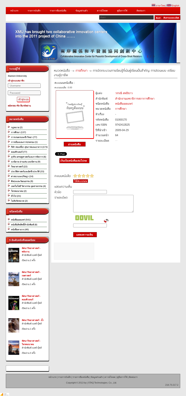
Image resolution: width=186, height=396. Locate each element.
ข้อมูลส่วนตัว (82, 10)
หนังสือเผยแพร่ (124, 103)
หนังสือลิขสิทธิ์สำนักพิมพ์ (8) (23, 224)
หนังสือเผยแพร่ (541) (20, 219)
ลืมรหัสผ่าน (25, 105)
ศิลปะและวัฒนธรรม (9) (21, 181)
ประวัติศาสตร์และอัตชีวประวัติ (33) (27, 171)
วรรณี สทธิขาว (124, 93)
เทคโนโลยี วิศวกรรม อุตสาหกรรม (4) (28, 186)
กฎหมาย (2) (16, 127)
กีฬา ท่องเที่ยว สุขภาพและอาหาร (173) (29, 147)
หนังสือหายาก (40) (19, 229)
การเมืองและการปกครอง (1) (24, 142)
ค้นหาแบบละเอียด (171, 18)
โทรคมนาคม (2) (18, 191)
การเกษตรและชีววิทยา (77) (23, 137)
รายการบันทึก (34, 10)
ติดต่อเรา (141, 10)
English (175, 5)
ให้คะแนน (80, 181)
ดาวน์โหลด (102, 10)
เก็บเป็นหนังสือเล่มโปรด (73, 160)
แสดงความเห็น (83, 234)
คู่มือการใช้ (122, 10)
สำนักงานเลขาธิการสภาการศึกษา (134, 98)
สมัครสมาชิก (14, 105)
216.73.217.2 (171, 385)
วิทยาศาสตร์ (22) (18, 166)
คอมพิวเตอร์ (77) (18, 152)
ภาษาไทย (160, 5)
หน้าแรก (14, 10)
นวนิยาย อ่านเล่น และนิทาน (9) (25, 161)
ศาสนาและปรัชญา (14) (21, 176)
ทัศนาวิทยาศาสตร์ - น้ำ (33, 320)
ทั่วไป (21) (15, 196)
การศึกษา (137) (18, 132)
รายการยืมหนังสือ (58, 10)
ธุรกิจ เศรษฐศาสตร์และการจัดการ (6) (28, 157)
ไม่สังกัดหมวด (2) (19, 201)
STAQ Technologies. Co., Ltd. (102, 382)
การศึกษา (81, 70)
